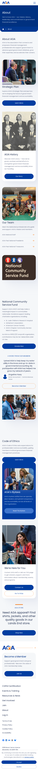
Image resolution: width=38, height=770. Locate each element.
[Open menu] (34, 3)
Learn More (19, 460)
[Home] (3, 29)
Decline (19, 767)
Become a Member (19, 386)
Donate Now (19, 346)
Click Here (33, 235)
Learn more (19, 103)
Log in (5, 715)
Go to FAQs (19, 593)
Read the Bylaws (19, 511)
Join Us (19, 674)
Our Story (19, 176)
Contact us (19, 587)
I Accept (19, 762)
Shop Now (19, 633)
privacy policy (29, 757)
